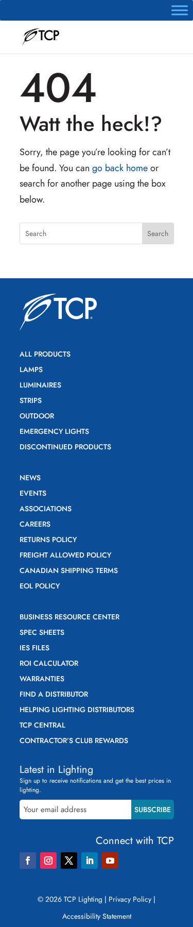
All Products (45, 354)
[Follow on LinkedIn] (89, 860)
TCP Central (42, 725)
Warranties (42, 679)
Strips (31, 401)
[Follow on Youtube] (110, 860)
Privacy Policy (130, 899)
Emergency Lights (54, 432)
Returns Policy (48, 540)
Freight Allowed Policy (65, 555)
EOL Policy (40, 586)
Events (33, 494)
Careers (35, 524)
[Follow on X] (69, 860)
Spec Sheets (42, 633)
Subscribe (152, 809)
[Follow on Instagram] (48, 860)
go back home (120, 168)
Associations (46, 509)
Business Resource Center (69, 617)
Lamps (31, 370)
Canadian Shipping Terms (69, 571)
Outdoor (37, 416)
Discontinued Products (65, 447)
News (30, 478)
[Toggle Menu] (179, 10)
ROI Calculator (49, 664)
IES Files (34, 648)
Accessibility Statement (96, 916)
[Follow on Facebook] (28, 860)
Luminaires (40, 385)
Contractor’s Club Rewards (74, 741)
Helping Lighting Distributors (77, 710)
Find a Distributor (54, 694)
